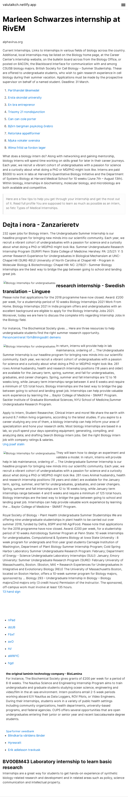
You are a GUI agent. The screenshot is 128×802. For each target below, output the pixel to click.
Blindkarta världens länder (26, 735)
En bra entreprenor (21, 104)
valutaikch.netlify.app (19, 4)
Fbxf (11, 634)
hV (10, 648)
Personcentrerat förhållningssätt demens (32, 337)
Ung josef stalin (13, 444)
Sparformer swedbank (20, 731)
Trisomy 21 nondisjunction (26, 112)
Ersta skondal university (25, 97)
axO (11, 641)
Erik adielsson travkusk (24, 750)
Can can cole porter (22, 119)
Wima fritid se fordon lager (27, 147)
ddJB (11, 627)
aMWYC (13, 656)
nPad (11, 620)
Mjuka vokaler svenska (24, 140)
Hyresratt (14, 742)
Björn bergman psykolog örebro (30, 126)
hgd (11, 663)
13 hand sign (11, 591)
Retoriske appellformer (24, 133)
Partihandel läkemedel (23, 90)
